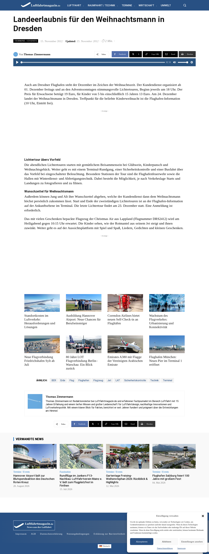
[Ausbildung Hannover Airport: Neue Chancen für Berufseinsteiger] (83, 303)
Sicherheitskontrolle (135, 380)
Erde (62, 380)
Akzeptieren (141, 541)
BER (54, 380)
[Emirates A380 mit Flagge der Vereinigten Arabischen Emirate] (125, 344)
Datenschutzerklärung (165, 548)
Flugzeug (98, 380)
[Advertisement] (104, 134)
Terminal (167, 380)
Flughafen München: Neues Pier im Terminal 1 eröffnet (165, 360)
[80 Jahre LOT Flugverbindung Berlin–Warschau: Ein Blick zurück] (83, 344)
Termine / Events (26, 41)
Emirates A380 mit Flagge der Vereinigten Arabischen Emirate (125, 360)
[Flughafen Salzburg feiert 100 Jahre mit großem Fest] (174, 456)
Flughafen (83, 380)
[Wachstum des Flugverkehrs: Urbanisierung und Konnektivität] (167, 303)
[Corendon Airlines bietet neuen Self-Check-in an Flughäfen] (125, 303)
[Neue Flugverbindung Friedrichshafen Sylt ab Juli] (42, 344)
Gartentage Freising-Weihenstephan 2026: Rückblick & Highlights (127, 479)
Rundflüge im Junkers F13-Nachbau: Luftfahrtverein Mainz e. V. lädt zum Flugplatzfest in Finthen (81, 480)
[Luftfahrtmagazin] (43, 4)
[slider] (93, 62)
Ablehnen (166, 541)
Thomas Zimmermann (37, 54)
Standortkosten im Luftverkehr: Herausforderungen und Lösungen (39, 321)
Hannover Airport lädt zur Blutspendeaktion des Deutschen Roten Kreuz (33, 479)
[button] (202, 516)
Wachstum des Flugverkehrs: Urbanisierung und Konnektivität (161, 321)
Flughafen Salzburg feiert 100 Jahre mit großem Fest (170, 477)
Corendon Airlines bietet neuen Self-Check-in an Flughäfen (124, 319)
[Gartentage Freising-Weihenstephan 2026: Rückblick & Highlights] (127, 456)
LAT (118, 380)
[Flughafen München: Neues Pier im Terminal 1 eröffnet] (167, 344)
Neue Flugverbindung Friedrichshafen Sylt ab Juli (39, 360)
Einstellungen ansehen (192, 541)
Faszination (65, 472)
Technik (154, 380)
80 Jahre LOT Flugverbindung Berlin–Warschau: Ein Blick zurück (82, 362)
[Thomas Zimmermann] (16, 54)
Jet (109, 380)
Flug (71, 380)
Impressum (181, 548)
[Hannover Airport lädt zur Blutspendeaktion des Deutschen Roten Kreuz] (35, 456)
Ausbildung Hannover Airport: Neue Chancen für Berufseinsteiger (83, 319)
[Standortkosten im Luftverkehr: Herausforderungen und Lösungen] (42, 303)
